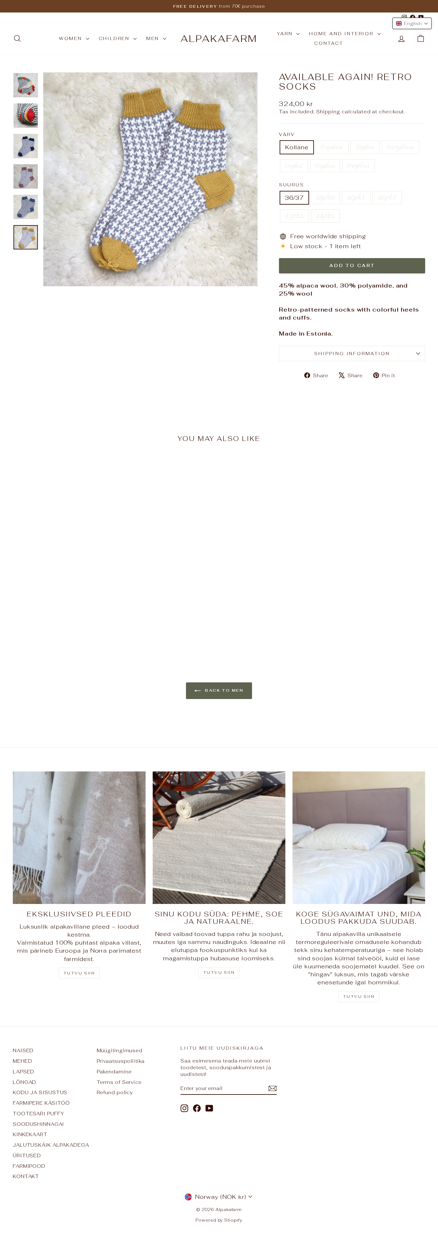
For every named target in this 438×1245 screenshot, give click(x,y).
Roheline (400, 147)
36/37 (294, 197)
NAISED (23, 1050)
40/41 (356, 197)
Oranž (294, 165)
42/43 (294, 216)
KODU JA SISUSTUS (40, 1092)
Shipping (328, 112)
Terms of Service (119, 1082)
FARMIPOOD (29, 1166)
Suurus (291, 185)
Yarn (286, 34)
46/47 (387, 197)
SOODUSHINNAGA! (38, 1124)
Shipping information (352, 353)
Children (115, 38)
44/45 (325, 216)
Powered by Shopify (219, 1220)
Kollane (296, 147)
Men (153, 38)
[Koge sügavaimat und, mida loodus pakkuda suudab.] (358, 837)
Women (71, 38)
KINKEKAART (30, 1134)
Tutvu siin (79, 973)
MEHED (22, 1061)
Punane (332, 147)
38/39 (325, 197)
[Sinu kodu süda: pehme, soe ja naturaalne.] (219, 837)
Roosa (325, 165)
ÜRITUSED (27, 1155)
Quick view (62, 598)
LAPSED (23, 1072)
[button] (412, 23)
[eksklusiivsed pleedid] (79, 837)
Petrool (358, 165)
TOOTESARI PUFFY (38, 1114)
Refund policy (115, 1092)
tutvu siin (359, 996)
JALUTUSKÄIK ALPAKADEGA (51, 1145)
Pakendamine (114, 1072)
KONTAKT (26, 1176)
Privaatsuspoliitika (121, 1061)
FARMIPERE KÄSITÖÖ (41, 1103)
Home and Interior (342, 34)
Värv (287, 134)
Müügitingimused (120, 1050)
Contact (328, 43)
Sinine (365, 147)
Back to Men (223, 690)
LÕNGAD (24, 1082)
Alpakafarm (219, 38)
